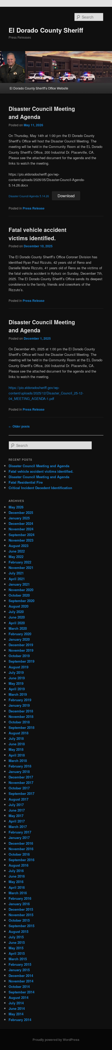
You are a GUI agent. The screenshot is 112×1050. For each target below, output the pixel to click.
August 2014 (18, 997)
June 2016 (17, 876)
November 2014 (21, 981)
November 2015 (21, 914)
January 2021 (19, 584)
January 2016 (19, 903)
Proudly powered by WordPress (56, 1039)
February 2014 (20, 1019)
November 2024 (21, 528)
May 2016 (16, 881)
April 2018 (17, 755)
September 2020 (21, 600)
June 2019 (17, 677)
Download (66, 195)
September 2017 (21, 793)
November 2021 (21, 567)
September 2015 (21, 925)
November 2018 (21, 716)
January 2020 (19, 639)
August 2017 (18, 799)
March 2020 (18, 628)
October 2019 (19, 655)
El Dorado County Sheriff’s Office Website (39, 88)
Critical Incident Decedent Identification (40, 487)
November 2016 (21, 848)
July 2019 (16, 672)
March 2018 (18, 760)
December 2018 (21, 711)
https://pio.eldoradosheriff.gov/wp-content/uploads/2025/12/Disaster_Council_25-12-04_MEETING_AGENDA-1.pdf (46, 393)
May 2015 (16, 947)
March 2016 (18, 892)
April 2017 (17, 821)
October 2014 (19, 986)
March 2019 (18, 694)
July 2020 (16, 611)
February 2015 (20, 964)
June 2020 (17, 617)
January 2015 (19, 969)
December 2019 (21, 644)
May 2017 (16, 815)
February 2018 (20, 766)
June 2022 (17, 551)
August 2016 (18, 865)
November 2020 (21, 589)
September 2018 (21, 727)
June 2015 (17, 942)
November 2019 (21, 650)
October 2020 (19, 595)
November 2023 (21, 540)
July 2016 (16, 870)
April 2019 (17, 688)
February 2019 (20, 699)
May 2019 (16, 683)
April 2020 (17, 622)
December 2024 (21, 523)
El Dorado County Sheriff (46, 30)
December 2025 (21, 512)
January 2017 (19, 837)
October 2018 (19, 721)
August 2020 (18, 606)
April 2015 (17, 953)
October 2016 (19, 854)
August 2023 (18, 545)
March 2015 (18, 958)
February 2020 (20, 633)
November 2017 (21, 782)
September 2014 (21, 991)
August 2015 (18, 931)
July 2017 (16, 804)
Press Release (34, 208)
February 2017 (20, 832)
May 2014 (16, 1013)
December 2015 (21, 909)
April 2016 (17, 887)
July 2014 (16, 1002)
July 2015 (16, 936)
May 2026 (16, 507)
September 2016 (21, 859)
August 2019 (18, 666)
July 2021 (16, 573)
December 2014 (21, 975)
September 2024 (21, 534)
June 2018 (17, 743)
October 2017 (19, 787)
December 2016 (21, 843)
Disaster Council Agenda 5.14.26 (29, 196)
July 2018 (16, 738)
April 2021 (17, 578)
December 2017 (21, 777)
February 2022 (20, 562)
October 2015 (19, 920)
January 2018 (19, 771)
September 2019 (21, 661)
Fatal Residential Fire (26, 482)
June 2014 (17, 1008)
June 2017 (17, 810)
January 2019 (19, 705)
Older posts (19, 426)
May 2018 (16, 749)
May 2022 (16, 556)
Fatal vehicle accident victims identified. (37, 234)
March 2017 (18, 826)
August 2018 (18, 732)
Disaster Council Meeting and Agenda (39, 465)
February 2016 (20, 898)
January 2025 (19, 517)
